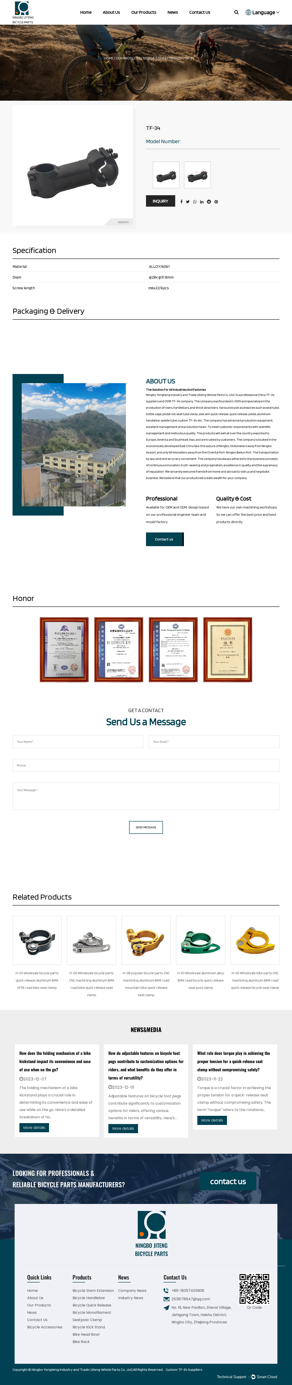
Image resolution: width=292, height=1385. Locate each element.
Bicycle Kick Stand (89, 1327)
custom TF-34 (187, 420)
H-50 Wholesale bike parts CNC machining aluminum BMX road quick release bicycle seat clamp (255, 980)
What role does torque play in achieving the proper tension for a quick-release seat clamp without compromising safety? (144, 1061)
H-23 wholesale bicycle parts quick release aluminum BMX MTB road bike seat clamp (37, 980)
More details (34, 1128)
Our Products (143, 12)
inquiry (160, 201)
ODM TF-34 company (179, 401)
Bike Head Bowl (86, 1334)
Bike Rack (81, 1341)
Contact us (164, 539)
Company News (132, 1290)
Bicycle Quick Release (92, 1305)
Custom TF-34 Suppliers (184, 1369)
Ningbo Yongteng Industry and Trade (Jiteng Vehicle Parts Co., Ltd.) (82, 1369)
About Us (111, 12)
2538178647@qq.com (191, 1299)
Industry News (130, 1298)
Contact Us (199, 12)
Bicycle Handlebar (89, 1298)
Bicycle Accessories (45, 1327)
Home (85, 12)
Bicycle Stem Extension (162, 58)
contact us (228, 1181)
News (173, 12)
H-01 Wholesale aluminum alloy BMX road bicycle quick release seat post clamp (200, 980)
